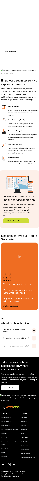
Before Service (6, 417)
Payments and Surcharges (9, 429)
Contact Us (24, 442)
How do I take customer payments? (15, 346)
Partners (4, 456)
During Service (6, 421)
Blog (22, 433)
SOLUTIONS (5, 413)
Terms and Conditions (19, 474)
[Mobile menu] (37, 4)
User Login (24, 446)
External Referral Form (28, 457)
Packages (4, 433)
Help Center (25, 450)
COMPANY (24, 413)
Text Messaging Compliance (10, 476)
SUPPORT (24, 438)
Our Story (24, 417)
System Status (25, 453)
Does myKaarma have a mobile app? (16, 338)
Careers (23, 425)
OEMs (3, 452)
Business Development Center (8, 443)
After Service (5, 425)
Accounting (5, 448)
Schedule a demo (10, 51)
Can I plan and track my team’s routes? (14, 330)
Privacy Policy (5, 474)
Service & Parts (6, 438)
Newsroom (24, 429)
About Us (24, 421)
